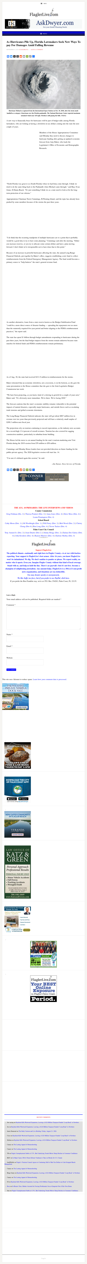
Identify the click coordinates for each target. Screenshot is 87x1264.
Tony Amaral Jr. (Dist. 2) (14, 532)
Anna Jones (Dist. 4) (54, 514)
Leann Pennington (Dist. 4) (43, 517)
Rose (8, 1186)
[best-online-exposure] (43, 1001)
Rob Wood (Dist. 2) (67, 523)
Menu (45, 3)
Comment (10, 605)
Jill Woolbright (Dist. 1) (32, 523)
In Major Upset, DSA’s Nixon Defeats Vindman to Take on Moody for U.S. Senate (37, 1158)
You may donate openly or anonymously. (43, 575)
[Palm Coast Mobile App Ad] (17, 802)
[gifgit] (17, 767)
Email (9, 646)
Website (9, 657)
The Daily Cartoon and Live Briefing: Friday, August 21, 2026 (37, 1131)
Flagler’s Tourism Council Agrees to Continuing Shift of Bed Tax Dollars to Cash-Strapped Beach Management (39, 1163)
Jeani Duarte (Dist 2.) (33, 532)
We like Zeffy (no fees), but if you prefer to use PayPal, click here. (44, 578)
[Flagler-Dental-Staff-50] (43, 966)
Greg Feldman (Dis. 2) (15, 514)
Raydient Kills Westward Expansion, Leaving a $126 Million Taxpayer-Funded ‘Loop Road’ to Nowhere (47, 1122)
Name (9, 634)
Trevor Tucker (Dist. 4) (58, 526)
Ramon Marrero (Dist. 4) (44, 535)
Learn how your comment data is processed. (50, 679)
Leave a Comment (37, 49)
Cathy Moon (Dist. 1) (13, 523)
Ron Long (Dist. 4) (40, 526)
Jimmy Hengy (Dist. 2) (52, 532)
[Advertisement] (22, 144)
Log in (43, 1258)
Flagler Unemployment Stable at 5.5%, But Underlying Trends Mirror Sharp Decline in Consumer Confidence (44, 1153)
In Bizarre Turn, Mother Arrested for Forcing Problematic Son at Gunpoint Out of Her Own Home (42, 1186)
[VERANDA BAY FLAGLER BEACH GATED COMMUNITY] (17, 836)
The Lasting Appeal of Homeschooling (25, 1145)
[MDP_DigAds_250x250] (15, 708)
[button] (45, 34)
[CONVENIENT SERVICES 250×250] (17, 932)
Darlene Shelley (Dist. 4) (65, 535)
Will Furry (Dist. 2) (50, 523)
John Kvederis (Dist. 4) (24, 535)
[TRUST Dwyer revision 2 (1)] (43, 27)
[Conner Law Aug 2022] (43, 480)
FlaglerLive (43, 12)
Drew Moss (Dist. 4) (72, 514)
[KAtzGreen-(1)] (17, 897)
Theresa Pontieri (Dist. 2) (35, 514)
